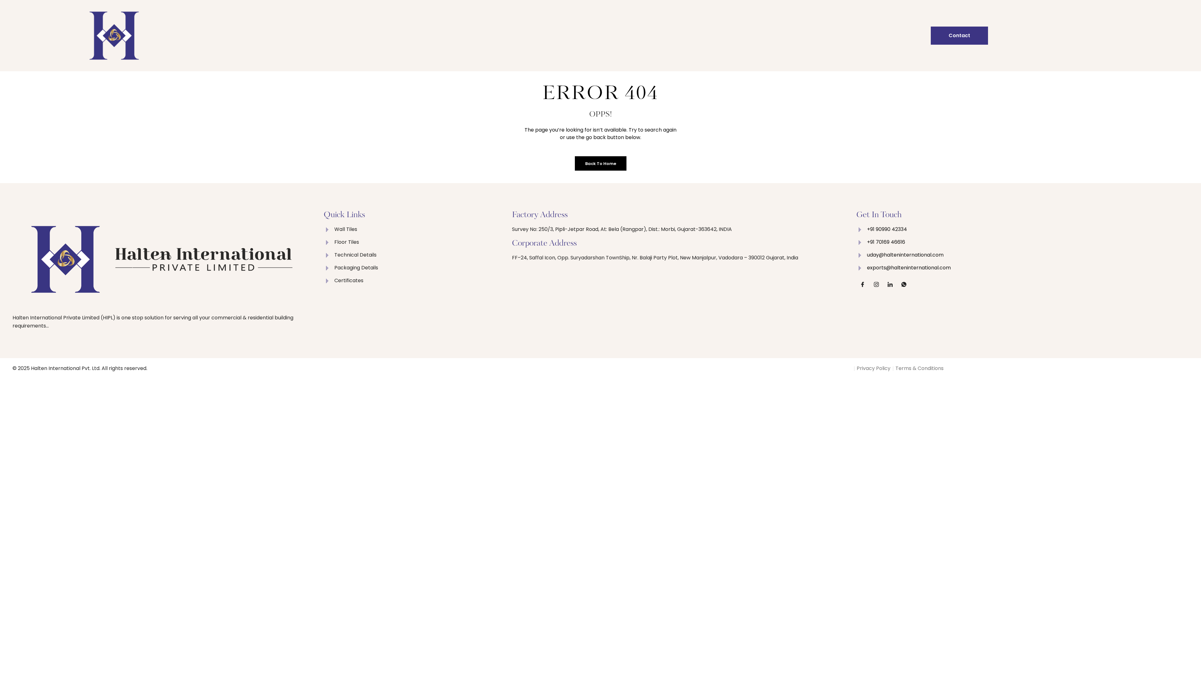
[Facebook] (862, 284)
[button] (959, 36)
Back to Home (600, 164)
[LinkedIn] (890, 284)
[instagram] (876, 284)
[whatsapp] (904, 284)
